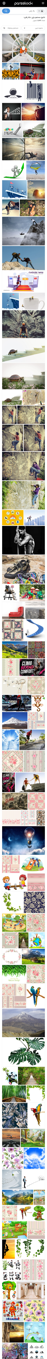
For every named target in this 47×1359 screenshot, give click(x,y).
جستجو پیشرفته (13, 28)
